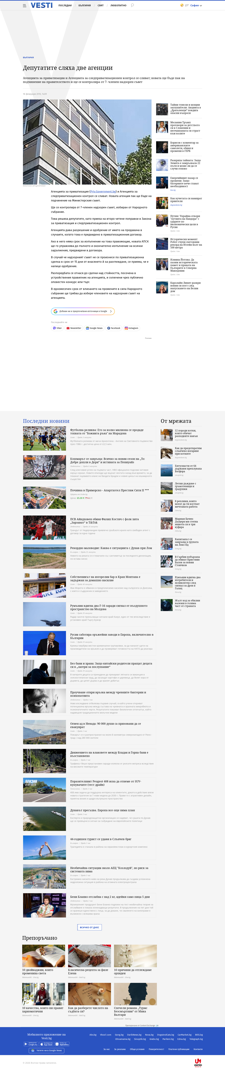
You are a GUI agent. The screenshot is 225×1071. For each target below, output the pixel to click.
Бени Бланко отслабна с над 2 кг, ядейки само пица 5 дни (110, 897)
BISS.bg (199, 1034)
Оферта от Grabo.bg (78, 494)
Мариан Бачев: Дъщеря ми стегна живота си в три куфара (186, 523)
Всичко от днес (89, 927)
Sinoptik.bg (140, 1039)
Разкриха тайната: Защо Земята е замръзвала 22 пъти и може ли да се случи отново (185, 164)
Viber (59, 328)
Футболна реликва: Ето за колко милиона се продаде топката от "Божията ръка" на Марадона (107, 431)
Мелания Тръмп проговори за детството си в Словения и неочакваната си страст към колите (185, 128)
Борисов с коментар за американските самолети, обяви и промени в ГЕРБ (184, 147)
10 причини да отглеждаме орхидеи (133, 971)
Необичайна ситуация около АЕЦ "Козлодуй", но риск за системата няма (109, 869)
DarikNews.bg (134, 1034)
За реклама (120, 1049)
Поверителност (156, 1049)
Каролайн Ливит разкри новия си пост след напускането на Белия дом (185, 287)
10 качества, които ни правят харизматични (42, 1009)
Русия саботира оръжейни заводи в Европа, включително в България (112, 636)
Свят (101, 5)
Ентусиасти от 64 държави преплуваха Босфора (188, 468)
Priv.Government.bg (103, 191)
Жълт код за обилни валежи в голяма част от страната (187, 603)
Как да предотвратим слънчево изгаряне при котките (188, 450)
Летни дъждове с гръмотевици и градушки (185, 486)
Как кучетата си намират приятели (186, 200)
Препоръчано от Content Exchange (140, 1025)
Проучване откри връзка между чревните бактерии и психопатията (108, 693)
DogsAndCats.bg (165, 1034)
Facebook (115, 328)
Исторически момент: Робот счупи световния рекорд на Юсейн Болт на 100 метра (186, 243)
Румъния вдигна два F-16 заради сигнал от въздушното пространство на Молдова (108, 607)
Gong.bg (119, 1034)
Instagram (133, 328)
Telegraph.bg (196, 1039)
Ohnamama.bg (122, 1039)
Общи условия (137, 1049)
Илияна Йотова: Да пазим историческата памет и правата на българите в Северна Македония (184, 265)
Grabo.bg (154, 1039)
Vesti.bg (41, 5)
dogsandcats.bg (176, 205)
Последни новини (46, 421)
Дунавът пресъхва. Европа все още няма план (102, 810)
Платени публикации (178, 1049)
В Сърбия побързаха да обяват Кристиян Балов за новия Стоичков (187, 561)
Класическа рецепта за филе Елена (88, 971)
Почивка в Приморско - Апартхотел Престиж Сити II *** (109, 490)
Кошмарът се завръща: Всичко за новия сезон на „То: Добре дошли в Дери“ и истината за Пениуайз (107, 460)
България (85, 5)
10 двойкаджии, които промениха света (37, 971)
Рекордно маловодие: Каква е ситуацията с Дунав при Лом (111, 548)
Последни (65, 5)
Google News (96, 328)
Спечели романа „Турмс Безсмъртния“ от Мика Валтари (130, 1011)
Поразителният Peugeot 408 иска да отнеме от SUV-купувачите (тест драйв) (105, 783)
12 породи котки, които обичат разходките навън (186, 433)
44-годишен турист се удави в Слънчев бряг (100, 839)
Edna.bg (181, 1039)
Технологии (75, 789)
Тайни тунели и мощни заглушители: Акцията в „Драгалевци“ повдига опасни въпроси (185, 109)
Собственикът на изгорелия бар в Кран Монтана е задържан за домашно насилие (105, 578)
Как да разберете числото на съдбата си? (88, 1009)
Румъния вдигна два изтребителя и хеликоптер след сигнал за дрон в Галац (188, 583)
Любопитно (118, 5)
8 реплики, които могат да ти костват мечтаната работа (187, 503)
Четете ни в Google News (49, 1050)
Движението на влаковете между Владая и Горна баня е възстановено (109, 754)
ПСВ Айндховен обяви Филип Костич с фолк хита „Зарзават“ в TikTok (104, 520)
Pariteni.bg (168, 1039)
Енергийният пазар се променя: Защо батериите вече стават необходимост (184, 182)
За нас (106, 1049)
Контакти (198, 1049)
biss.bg (173, 190)
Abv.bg (93, 1034)
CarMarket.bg (184, 1034)
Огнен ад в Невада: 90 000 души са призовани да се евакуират (105, 725)
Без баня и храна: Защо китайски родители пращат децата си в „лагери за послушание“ (111, 665)
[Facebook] (202, 1053)
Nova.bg (149, 1034)
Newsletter (75, 328)
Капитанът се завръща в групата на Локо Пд (187, 541)
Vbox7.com (105, 1034)
